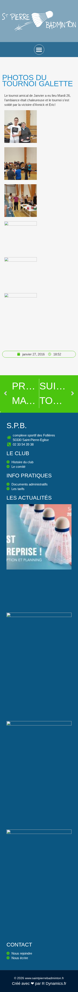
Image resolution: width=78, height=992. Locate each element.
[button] (39, 49)
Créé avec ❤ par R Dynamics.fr (39, 983)
